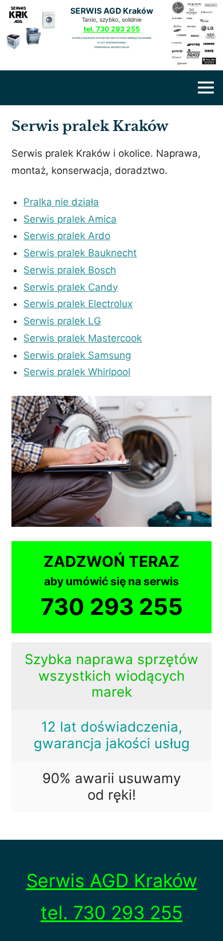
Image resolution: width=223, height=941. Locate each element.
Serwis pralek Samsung (77, 355)
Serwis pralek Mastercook (82, 338)
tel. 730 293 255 (111, 29)
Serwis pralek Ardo (66, 235)
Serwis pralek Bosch (69, 270)
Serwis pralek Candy (70, 287)
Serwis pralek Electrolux (78, 303)
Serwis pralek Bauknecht (80, 253)
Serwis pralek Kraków (89, 126)
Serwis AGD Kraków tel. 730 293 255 (111, 896)
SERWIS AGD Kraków (111, 11)
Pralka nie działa (61, 202)
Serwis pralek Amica (70, 219)
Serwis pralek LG (62, 321)
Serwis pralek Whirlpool (76, 372)
